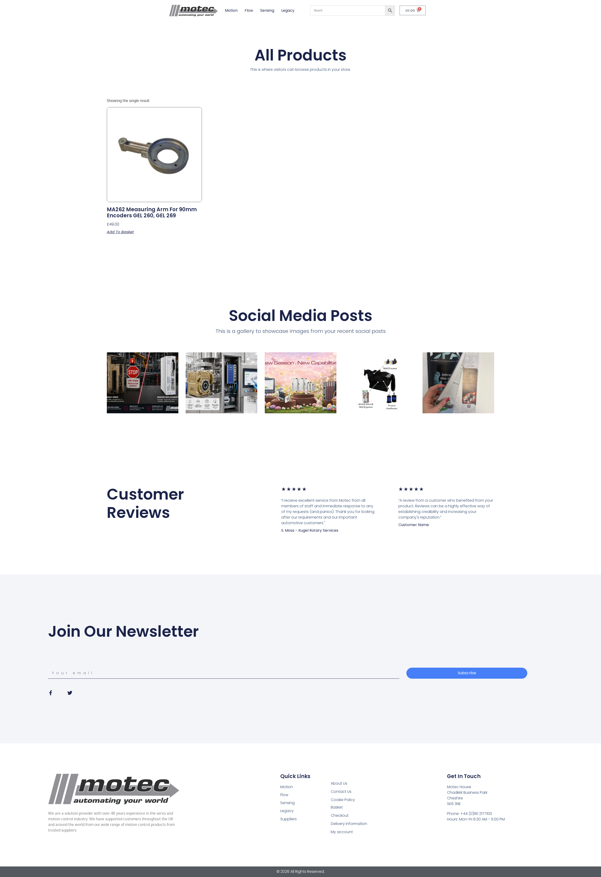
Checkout (340, 815)
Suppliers (288, 819)
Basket (337, 807)
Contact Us (341, 791)
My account (342, 832)
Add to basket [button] (120, 232)
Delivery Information (349, 823)
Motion (231, 10)
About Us (339, 783)
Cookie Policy (343, 799)
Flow (249, 10)
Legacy (287, 10)
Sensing (267, 10)
